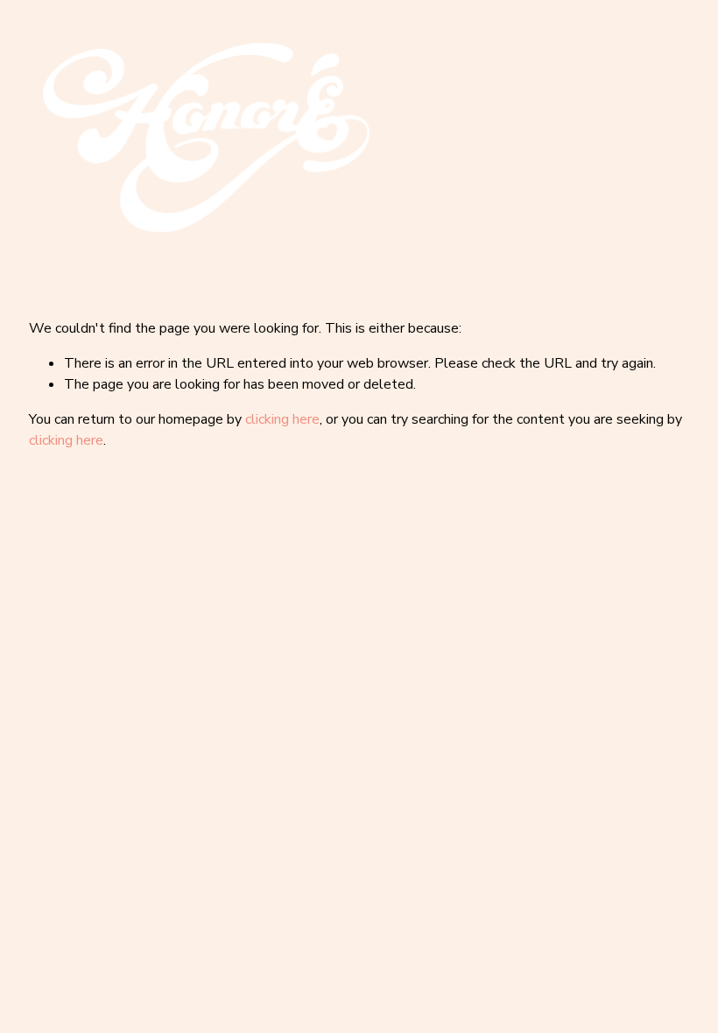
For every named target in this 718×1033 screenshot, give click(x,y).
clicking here (282, 419)
